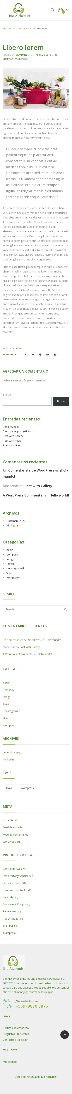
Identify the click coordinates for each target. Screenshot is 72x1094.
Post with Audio (12, 440)
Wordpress (21, 58)
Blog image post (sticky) (17, 431)
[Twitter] (33, 354)
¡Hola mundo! (11, 426)
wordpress (15, 348)
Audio (9, 550)
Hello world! (59, 495)
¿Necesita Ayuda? (26, 1001)
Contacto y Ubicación (15, 1039)
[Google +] (47, 354)
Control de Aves (12, 869)
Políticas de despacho (16, 1028)
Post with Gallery (13, 436)
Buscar (7, 394)
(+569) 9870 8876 (31, 1006)
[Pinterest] (40, 354)
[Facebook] (25, 354)
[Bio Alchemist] (19, 10)
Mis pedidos (10, 1061)
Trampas (8, 925)
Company (22, 28)
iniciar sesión (19, 380)
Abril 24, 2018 (43, 54)
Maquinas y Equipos (15, 904)
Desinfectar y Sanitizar (16, 876)
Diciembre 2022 (15, 521)
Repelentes (9, 911)
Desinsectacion (12, 883)
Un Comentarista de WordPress (28, 470)
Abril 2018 (12, 525)
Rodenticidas (10, 918)
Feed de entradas (13, 827)
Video (9, 573)
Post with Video (12, 445)
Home (7, 28)
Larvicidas (9, 897)
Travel (10, 563)
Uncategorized (15, 568)
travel (9, 788)
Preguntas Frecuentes (16, 1034)
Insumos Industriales (15, 890)
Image (10, 559)
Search (65, 609)
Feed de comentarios (15, 834)
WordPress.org (11, 841)
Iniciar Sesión (10, 820)
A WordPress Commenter (23, 495)
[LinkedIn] (54, 354)
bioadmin (21, 54)
